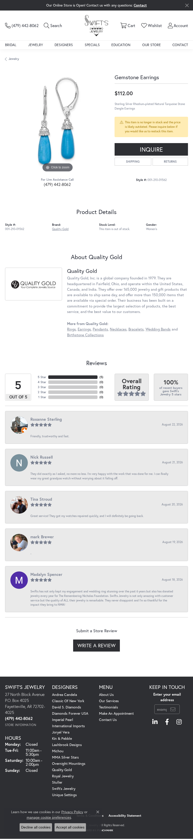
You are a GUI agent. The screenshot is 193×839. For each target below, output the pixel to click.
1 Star (42, 397)
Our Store (151, 44)
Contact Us (108, 719)
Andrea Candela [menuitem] (64, 694)
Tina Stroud (41, 499)
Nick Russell (41, 457)
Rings (71, 329)
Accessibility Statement (125, 815)
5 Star (42, 377)
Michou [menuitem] (58, 751)
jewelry (14, 59)
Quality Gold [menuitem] (62, 769)
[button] (53, 25)
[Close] (187, 5)
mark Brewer (42, 536)
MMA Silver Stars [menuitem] (65, 757)
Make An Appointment (116, 713)
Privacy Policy (72, 812)
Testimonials (108, 707)
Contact (180, 44)
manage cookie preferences (49, 817)
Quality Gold (60, 229)
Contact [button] (140, 5)
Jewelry (35, 44)
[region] (57, 121)
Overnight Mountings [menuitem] (68, 763)
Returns (170, 161)
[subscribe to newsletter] (172, 709)
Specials (92, 44)
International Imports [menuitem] (68, 725)
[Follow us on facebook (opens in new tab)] (167, 722)
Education (120, 44)
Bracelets (136, 329)
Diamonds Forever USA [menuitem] (70, 713)
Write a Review (96, 645)
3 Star (42, 387)
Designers (64, 44)
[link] (22, 25)
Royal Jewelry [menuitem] (63, 776)
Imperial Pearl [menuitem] (62, 719)
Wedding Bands (158, 329)
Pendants (100, 329)
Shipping (133, 161)
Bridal (10, 44)
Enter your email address (167, 697)
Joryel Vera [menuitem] (60, 732)
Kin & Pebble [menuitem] (62, 738)
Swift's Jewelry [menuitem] (63, 788)
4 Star (42, 382)
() (101, 377)
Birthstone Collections (85, 335)
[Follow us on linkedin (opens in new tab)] (155, 722)
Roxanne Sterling (46, 419)
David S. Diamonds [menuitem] (66, 707)
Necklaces (118, 329)
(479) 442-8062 (57, 184)
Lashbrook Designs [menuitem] (67, 744)
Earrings (84, 329)
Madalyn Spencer (46, 574)
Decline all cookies (36, 827)
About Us (106, 694)
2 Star (42, 392)
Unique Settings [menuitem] (64, 794)
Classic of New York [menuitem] (68, 700)
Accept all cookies (70, 827)
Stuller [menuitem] (57, 782)
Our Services (109, 700)
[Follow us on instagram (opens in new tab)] (179, 722)
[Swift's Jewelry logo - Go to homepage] (96, 25)
